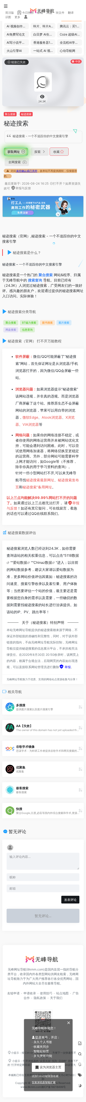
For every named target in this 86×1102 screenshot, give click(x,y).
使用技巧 (46, 993)
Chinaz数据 (43, 562)
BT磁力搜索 (29, 322)
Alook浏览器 (52, 417)
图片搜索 (64, 322)
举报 (67, 667)
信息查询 (27, 329)
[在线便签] (79, 1043)
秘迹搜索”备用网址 (37, 487)
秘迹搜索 (26, 114)
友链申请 (13, 993)
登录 (38, 1037)
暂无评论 (17, 831)
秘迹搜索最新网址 (40, 480)
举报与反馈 (23, 188)
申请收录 (30, 993)
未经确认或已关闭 (26, 170)
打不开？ (59, 183)
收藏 (56, 152)
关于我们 (56, 998)
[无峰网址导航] (43, 960)
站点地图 (62, 993)
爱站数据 (20, 562)
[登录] (26, 17)
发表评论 (70, 899)
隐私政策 (40, 998)
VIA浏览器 (30, 424)
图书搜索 (47, 322)
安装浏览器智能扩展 (44, 1082)
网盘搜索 (11, 329)
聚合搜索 (10, 114)
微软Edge (30, 417)
